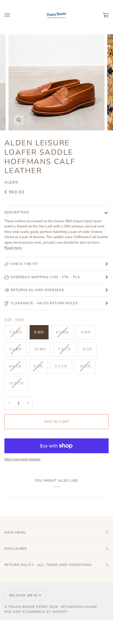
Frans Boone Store (28, 607)
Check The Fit (24, 264)
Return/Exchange (79, 607)
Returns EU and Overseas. (38, 290)
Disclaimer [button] (15, 548)
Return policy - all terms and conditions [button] (48, 565)
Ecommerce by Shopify (45, 612)
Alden (11, 182)
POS (8, 612)
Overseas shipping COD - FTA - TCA (45, 277)
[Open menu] (12, 15)
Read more (13, 247)
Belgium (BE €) (23, 595)
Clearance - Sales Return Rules (44, 303)
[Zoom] (19, 120)
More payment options (22, 459)
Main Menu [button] (15, 532)
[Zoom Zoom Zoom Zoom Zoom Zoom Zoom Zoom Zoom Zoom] (56, 82)
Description (16, 212)
